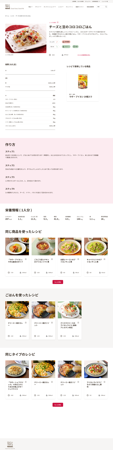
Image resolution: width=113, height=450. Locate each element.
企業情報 (74, 1)
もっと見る (58, 282)
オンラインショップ (49, 7)
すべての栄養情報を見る (84, 55)
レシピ (60, 7)
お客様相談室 (95, 1)
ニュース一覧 (105, 1)
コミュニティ (88, 1)
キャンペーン (69, 7)
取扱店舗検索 (90, 7)
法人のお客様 (80, 1)
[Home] (15, 6)
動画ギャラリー (80, 7)
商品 (30, 7)
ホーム (7, 16)
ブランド (37, 7)
